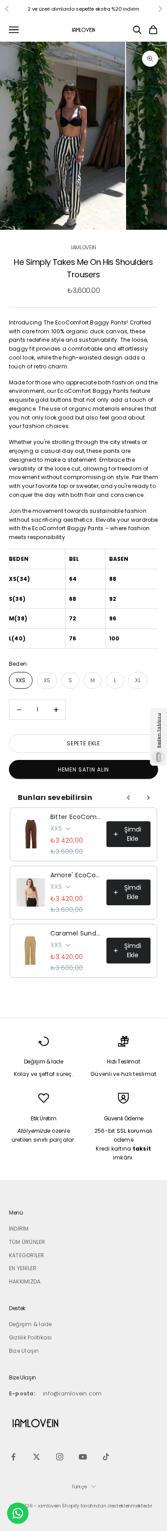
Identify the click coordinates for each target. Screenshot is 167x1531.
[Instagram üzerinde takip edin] (59, 1456)
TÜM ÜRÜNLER (27, 1242)
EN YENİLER (23, 1268)
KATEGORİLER (27, 1255)
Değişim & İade (30, 1324)
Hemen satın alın (83, 769)
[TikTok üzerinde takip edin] (106, 1456)
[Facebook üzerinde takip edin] (13, 1456)
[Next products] (148, 797)
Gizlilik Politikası (30, 1337)
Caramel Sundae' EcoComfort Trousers (75, 933)
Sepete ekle (83, 743)
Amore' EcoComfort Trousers (75, 875)
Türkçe (79, 1486)
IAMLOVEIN (83, 247)
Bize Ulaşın (24, 1351)
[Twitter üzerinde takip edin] (36, 1456)
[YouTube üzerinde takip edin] (82, 1456)
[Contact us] (18, 1513)
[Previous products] (128, 797)
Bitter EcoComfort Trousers (75, 816)
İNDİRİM (19, 1228)
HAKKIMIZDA (25, 1281)
